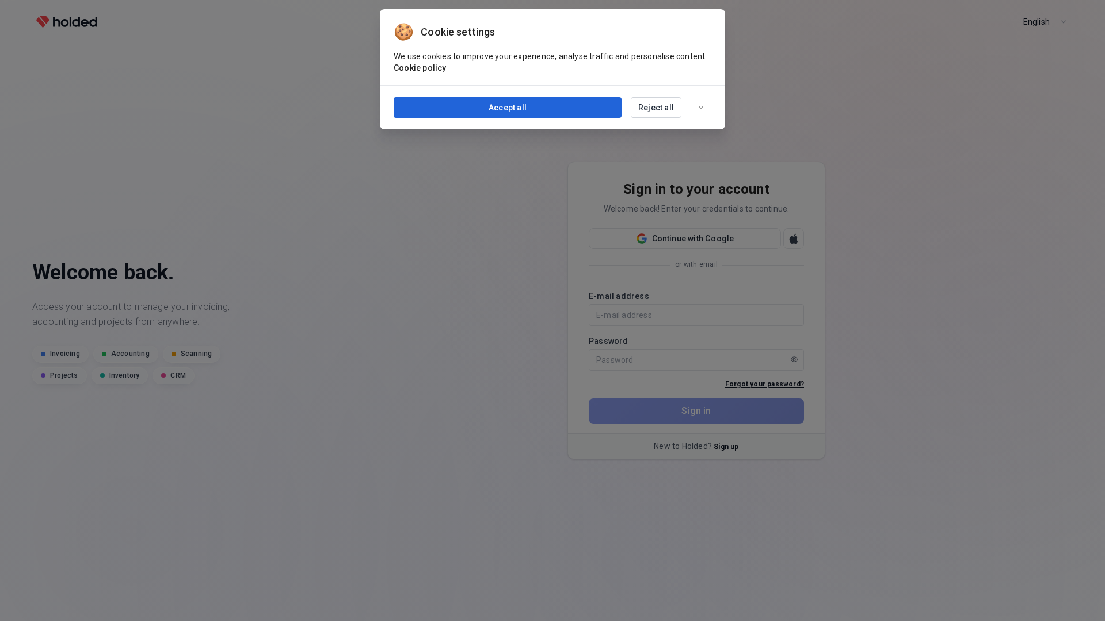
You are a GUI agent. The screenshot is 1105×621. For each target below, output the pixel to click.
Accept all (508, 107)
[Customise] (701, 107)
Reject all (656, 107)
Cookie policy (420, 67)
